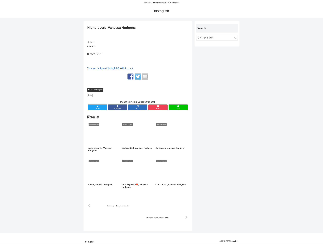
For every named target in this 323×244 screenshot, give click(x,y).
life (91, 95)
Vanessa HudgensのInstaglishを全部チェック (110, 68)
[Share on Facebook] (130, 76)
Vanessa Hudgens (96, 90)
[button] (235, 38)
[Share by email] (145, 76)
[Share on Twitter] (138, 76)
